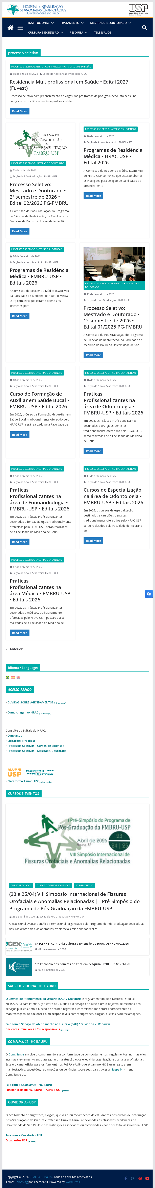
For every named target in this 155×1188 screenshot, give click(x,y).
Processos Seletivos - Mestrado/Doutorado (37, 751)
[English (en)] (18, 677)
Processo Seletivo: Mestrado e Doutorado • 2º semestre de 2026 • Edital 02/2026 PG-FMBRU (39, 193)
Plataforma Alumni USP (29, 781)
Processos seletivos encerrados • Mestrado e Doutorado (112, 285)
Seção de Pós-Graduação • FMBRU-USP (35, 176)
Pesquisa (76, 32)
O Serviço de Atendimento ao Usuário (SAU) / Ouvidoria (44, 999)
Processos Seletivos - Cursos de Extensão (35, 746)
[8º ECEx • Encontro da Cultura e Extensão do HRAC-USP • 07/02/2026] (19, 946)
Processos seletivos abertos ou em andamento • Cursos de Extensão (51, 66)
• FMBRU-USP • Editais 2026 (39, 276)
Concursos (14, 735)
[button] (51, 23)
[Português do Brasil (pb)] (7, 677)
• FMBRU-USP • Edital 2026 (39, 399)
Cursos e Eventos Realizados (53, 885)
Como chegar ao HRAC (29, 712)
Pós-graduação (84, 885)
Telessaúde (102, 32)
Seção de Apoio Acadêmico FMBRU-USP (65, 74)
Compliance (16, 1054)
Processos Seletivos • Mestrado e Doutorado (38, 163)
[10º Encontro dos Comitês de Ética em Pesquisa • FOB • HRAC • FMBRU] (19, 967)
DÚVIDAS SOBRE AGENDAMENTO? (36, 702)
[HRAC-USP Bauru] (77, 5)
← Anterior (14, 649)
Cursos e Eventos (21, 885)
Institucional (38, 23)
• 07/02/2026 (82, 943)
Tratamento (69, 23)
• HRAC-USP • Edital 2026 (113, 156)
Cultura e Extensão (43, 32)
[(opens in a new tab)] (78, 841)
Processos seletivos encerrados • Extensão (110, 129)
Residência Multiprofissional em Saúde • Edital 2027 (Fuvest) (69, 84)
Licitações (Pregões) (21, 741)
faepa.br (117, 1069)
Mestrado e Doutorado (108, 23)
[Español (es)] (13, 677)
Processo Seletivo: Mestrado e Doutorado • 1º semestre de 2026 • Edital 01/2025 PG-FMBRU (113, 317)
